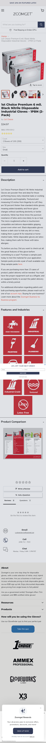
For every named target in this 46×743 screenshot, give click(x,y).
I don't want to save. (23, 376)
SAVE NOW (23, 373)
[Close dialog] (44, 364)
